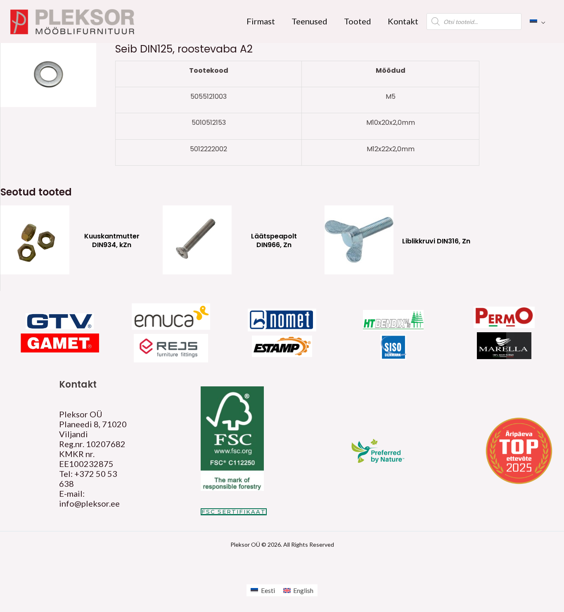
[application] (541, 21)
